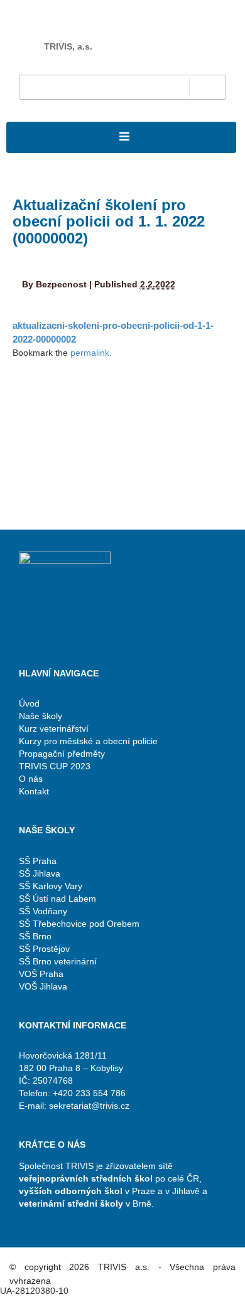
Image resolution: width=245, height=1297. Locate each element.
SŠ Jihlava (39, 873)
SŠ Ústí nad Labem (57, 899)
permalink (89, 353)
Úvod (29, 703)
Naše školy (40, 716)
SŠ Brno (35, 936)
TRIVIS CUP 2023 (54, 766)
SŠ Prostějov (44, 949)
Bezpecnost (61, 284)
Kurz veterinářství (54, 728)
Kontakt (34, 791)
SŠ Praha (38, 861)
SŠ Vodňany (43, 911)
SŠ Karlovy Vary (50, 886)
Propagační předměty (62, 754)
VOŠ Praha (41, 974)
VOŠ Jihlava (43, 986)
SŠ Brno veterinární (58, 961)
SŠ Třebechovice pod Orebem (79, 924)
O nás (31, 779)
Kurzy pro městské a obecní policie (88, 741)
